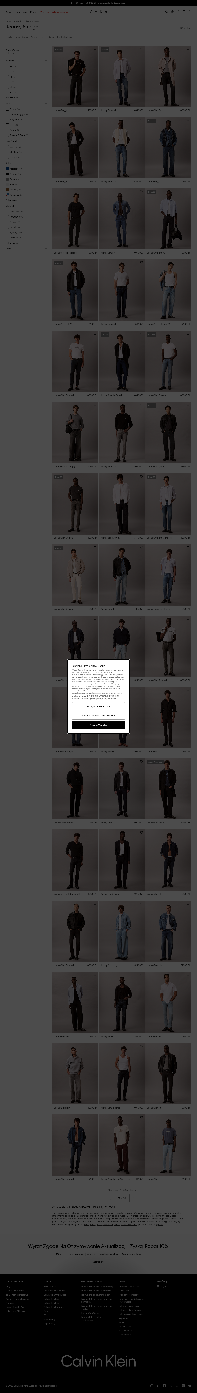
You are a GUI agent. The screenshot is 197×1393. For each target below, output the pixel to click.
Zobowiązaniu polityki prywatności (99, 698)
